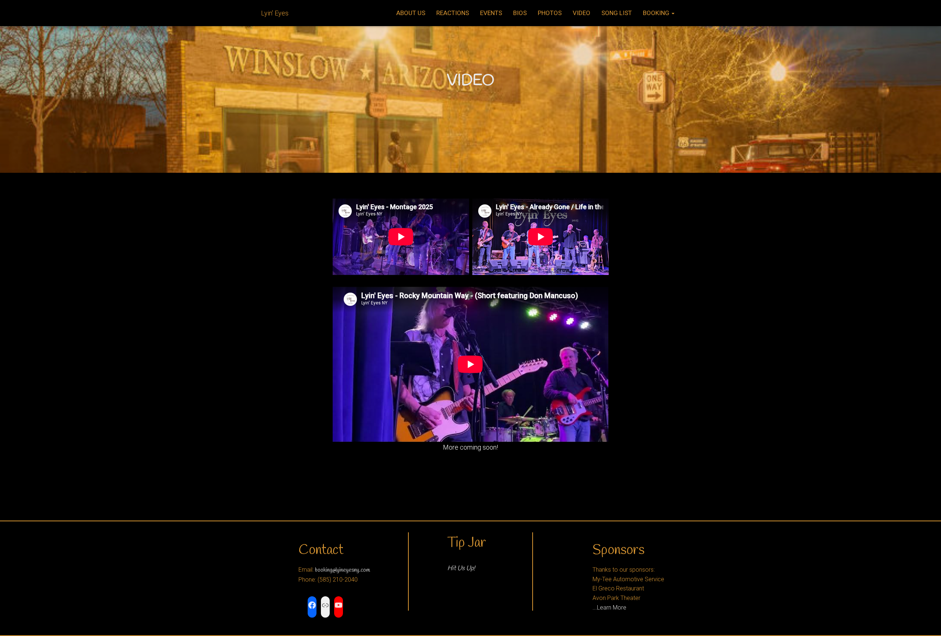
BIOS (520, 13)
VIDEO (581, 13)
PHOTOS (550, 13)
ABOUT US (410, 13)
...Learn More (609, 607)
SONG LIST (616, 13)
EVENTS (491, 13)
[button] (673, 13)
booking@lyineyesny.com (342, 570)
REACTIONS (452, 13)
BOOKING (657, 13)
